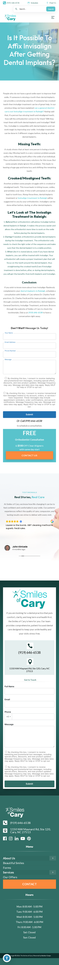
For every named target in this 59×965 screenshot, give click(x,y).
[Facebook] (5, 838)
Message (9, 724)
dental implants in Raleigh (32, 291)
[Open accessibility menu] (7, 958)
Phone (8, 714)
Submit (29, 414)
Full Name (9, 686)
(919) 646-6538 (35, 312)
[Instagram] (11, 838)
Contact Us (29, 455)
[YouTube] (23, 838)
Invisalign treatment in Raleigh (32, 198)
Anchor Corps (46, 955)
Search (51, 9)
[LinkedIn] (16, 838)
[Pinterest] (29, 838)
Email (7, 699)
